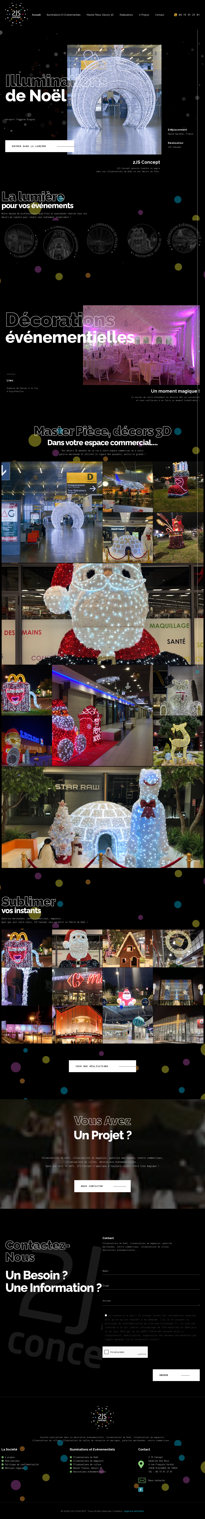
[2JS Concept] (16, 14)
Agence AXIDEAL (134, 1511)
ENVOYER (164, 1375)
